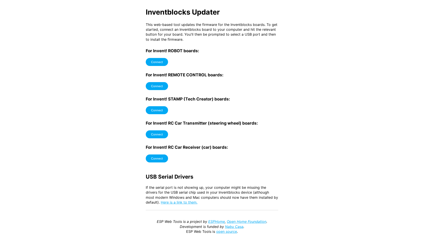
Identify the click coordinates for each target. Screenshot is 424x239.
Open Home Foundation (246, 221)
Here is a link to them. (179, 202)
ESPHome (216, 221)
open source (226, 231)
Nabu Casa (234, 226)
